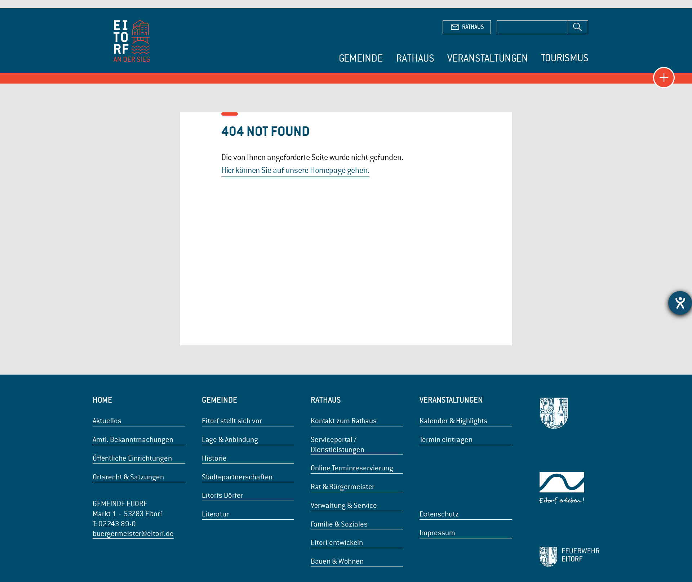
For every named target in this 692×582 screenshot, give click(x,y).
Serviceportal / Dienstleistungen (337, 444)
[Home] (132, 42)
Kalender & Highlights (453, 420)
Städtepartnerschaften (237, 477)
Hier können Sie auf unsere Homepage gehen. (295, 170)
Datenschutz (439, 514)
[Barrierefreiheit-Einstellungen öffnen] (680, 303)
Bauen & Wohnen (337, 561)
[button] (664, 78)
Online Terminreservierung (352, 468)
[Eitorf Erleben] (569, 488)
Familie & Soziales (339, 524)
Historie (214, 458)
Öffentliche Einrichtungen (132, 458)
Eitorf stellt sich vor (232, 420)
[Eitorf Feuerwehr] (569, 557)
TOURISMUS (565, 58)
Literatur (215, 514)
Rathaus (415, 58)
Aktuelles (107, 420)
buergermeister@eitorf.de (133, 533)
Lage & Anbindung (230, 439)
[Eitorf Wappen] (569, 413)
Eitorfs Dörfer (222, 495)
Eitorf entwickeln (337, 542)
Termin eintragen (446, 439)
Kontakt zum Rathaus (344, 420)
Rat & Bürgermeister (342, 486)
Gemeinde (361, 58)
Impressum (437, 532)
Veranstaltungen (487, 58)
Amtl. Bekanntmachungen (133, 439)
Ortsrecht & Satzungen (128, 477)
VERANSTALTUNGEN (451, 400)
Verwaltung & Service (344, 505)
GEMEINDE (219, 400)
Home (102, 400)
